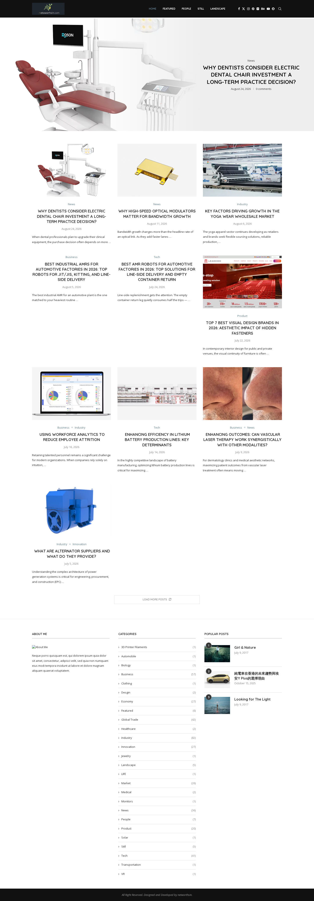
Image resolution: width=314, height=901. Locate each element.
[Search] (280, 8)
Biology (158, 665)
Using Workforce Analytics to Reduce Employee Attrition (71, 437)
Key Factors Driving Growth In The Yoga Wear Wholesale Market (242, 214)
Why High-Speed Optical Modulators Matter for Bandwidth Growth (157, 214)
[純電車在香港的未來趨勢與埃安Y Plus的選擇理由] (217, 679)
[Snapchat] (273, 8)
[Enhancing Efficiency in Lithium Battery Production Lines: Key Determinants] (157, 393)
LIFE (158, 774)
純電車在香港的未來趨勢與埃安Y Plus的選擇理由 (256, 675)
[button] (8, 74)
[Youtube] (268, 8)
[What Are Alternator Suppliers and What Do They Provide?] (71, 510)
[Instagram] (248, 8)
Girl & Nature (245, 647)
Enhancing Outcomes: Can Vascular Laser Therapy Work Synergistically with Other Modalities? (242, 439)
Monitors (158, 801)
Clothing (158, 683)
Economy (158, 701)
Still (201, 8)
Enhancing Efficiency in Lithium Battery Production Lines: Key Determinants (157, 439)
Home (152, 8)
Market (158, 783)
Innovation (158, 747)
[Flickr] (258, 8)
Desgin (158, 692)
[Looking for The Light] (217, 705)
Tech (158, 856)
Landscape (217, 8)
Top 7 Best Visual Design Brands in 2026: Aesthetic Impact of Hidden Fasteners (242, 328)
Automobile (158, 656)
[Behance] (263, 8)
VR (158, 874)
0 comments (263, 89)
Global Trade (158, 719)
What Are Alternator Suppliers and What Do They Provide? (71, 554)
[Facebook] (239, 8)
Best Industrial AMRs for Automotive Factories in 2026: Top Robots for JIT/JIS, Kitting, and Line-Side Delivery (71, 272)
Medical (158, 792)
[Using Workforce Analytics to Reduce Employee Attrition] (71, 393)
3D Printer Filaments (158, 647)
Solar (158, 837)
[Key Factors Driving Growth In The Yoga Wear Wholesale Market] (242, 170)
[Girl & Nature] (217, 653)
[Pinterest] (253, 8)
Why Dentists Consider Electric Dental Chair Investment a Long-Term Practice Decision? (251, 75)
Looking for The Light (252, 699)
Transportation (158, 865)
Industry (158, 738)
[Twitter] (243, 8)
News (158, 810)
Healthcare (158, 729)
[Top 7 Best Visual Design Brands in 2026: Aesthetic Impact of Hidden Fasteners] (242, 281)
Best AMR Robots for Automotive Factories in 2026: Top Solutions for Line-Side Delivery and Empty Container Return (157, 272)
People (186, 8)
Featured (169, 8)
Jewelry (158, 756)
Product (158, 828)
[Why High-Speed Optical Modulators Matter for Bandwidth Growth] (157, 170)
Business (158, 674)
